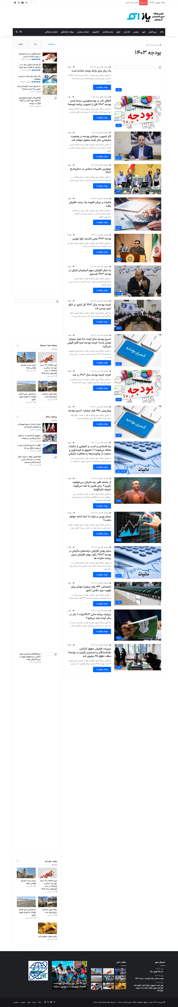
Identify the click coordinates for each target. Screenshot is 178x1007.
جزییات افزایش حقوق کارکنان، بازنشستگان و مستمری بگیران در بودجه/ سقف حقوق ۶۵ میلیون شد (89, 652)
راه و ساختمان (108, 32)
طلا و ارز (127, 32)
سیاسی (136, 32)
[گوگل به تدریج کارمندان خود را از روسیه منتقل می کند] (50, 449)
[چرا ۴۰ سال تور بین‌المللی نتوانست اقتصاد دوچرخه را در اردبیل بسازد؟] (108, 978)
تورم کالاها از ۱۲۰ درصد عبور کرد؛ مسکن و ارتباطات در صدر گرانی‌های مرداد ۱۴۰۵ (48, 369)
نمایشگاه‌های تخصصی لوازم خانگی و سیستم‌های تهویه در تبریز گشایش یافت (30, 657)
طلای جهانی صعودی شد (47, 936)
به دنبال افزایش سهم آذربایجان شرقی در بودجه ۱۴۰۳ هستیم (90, 272)
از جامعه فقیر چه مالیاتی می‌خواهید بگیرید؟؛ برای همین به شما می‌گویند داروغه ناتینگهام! (91, 486)
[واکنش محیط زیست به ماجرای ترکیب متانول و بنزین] (96, 986)
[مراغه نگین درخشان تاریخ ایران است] (47, 386)
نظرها (20, 44)
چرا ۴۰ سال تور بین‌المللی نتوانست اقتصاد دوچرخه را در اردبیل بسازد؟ (69, 985)
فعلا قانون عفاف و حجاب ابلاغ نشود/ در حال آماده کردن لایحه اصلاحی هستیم (29, 459)
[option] (69, 975)
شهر (143, 32)
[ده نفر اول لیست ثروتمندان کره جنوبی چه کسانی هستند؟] (50, 90)
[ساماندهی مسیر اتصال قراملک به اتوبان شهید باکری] (26, 386)
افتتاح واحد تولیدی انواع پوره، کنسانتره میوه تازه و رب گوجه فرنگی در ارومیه (30, 101)
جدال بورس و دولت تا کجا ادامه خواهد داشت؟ (90, 518)
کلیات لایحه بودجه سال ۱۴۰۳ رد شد (91, 375)
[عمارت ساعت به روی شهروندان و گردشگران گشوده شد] (50, 428)
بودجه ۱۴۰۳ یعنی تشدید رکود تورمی (91, 239)
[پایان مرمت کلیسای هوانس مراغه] (26, 357)
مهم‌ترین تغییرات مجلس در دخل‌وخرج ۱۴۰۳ (90, 171)
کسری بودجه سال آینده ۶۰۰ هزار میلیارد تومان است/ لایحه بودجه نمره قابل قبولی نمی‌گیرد (89, 342)
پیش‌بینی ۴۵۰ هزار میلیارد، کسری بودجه (89, 411)
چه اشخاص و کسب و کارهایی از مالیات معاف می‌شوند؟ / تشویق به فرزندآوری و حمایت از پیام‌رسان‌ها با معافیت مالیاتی (90, 450)
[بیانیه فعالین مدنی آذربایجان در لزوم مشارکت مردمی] (50, 57)
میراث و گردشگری (67, 32)
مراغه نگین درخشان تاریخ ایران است (49, 395)
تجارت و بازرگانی (51, 32)
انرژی (118, 32)
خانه (161, 32)
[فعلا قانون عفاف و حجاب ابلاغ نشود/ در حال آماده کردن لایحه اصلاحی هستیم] (50, 553)
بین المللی (152, 32)
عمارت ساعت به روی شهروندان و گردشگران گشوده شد (29, 425)
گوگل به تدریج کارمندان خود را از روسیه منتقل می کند (29, 446)
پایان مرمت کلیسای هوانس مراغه (126, 2)
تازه (35, 44)
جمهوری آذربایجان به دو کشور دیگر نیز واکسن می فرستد (29, 437)
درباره (34, 1002)
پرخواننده (51, 44)
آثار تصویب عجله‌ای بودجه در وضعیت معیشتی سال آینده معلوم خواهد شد (91, 138)
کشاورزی (96, 32)
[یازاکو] (145, 17)
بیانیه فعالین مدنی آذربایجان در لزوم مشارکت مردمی (30, 55)
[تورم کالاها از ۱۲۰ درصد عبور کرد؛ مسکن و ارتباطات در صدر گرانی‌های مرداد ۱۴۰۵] (47, 357)
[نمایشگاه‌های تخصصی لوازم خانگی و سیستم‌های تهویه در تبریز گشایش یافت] (50, 750)
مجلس (16, 1002)
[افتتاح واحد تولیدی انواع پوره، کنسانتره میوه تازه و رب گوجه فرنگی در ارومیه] (50, 194)
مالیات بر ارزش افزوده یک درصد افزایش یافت (90, 204)
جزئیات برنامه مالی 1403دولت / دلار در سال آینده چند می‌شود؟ (90, 616)
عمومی (22, 1002)
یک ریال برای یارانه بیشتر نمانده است (91, 71)
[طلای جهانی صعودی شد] (47, 928)
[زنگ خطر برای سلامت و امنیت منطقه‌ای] (50, 79)
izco (95, 1002)
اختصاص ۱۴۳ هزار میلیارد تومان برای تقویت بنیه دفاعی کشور (91, 588)
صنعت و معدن (83, 32)
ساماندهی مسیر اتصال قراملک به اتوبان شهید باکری (27, 397)
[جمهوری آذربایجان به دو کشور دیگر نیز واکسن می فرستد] (50, 438)
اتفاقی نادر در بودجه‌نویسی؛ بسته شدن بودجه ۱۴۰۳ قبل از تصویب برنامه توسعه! (89, 102)
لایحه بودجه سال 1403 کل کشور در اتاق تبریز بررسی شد (90, 306)
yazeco (106, 67)
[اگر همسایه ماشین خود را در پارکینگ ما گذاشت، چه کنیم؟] (50, 68)
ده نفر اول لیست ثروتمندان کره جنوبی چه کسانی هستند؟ (29, 87)
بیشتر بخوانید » (102, 87)
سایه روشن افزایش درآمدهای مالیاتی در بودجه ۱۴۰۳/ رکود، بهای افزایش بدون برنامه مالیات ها (90, 554)
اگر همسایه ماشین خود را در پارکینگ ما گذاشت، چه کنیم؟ (30, 66)
